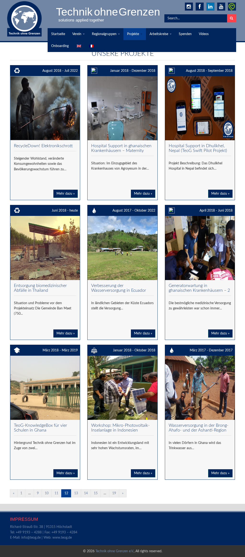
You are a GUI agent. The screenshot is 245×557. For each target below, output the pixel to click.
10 (47, 493)
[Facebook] (199, 6)
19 (114, 493)
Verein (77, 34)
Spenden (185, 34)
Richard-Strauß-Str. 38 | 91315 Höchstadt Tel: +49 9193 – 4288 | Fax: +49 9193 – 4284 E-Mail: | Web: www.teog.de (43, 532)
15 (96, 493)
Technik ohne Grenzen (108, 12)
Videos (204, 34)
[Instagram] (189, 6)
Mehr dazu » (65, 193)
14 (86, 493)
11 (56, 493)
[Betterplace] (232, 6)
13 (76, 493)
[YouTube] (221, 6)
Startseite (58, 34)
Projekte (133, 34)
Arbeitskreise (159, 34)
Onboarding (60, 46)
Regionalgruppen (104, 34)
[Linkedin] (210, 6)
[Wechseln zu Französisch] (91, 46)
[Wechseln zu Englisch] (78, 46)
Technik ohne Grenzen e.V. (114, 551)
